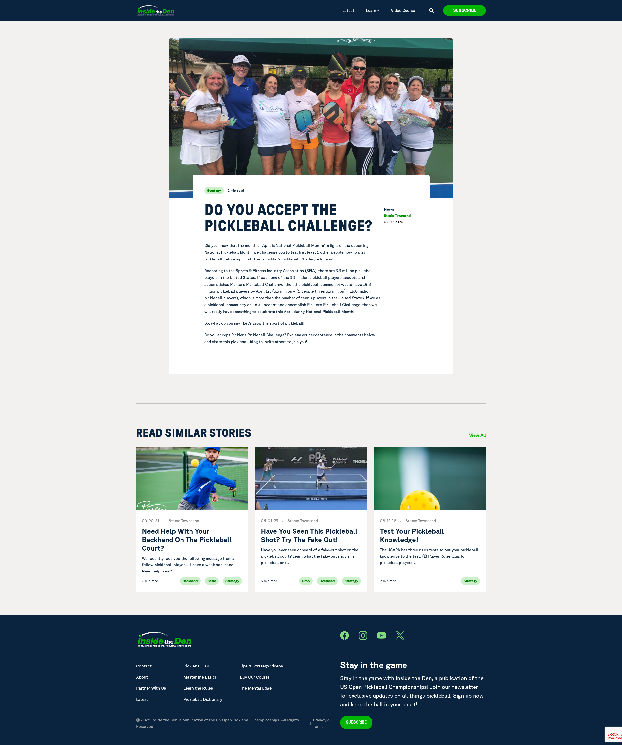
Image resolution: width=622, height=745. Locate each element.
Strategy (214, 190)
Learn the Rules (198, 688)
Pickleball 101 (196, 666)
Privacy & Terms (321, 723)
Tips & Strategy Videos (261, 666)
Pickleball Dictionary (202, 699)
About (142, 677)
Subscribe (464, 10)
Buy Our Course (254, 677)
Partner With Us (151, 688)
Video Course (403, 10)
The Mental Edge (256, 688)
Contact (144, 666)
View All (477, 435)
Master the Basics (200, 677)
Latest (348, 10)
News (389, 209)
